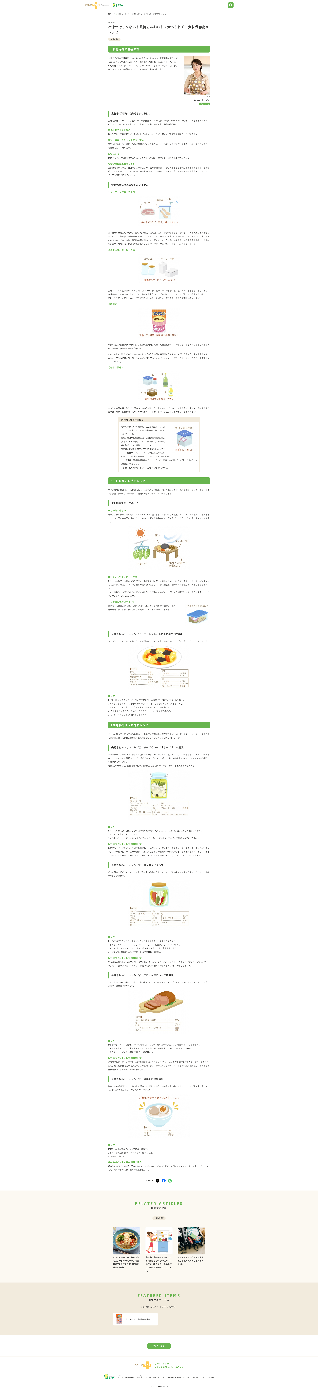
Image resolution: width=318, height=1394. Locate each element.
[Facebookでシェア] (164, 1181)
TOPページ (111, 14)
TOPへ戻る (159, 1345)
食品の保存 (114, 39)
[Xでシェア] (157, 1181)
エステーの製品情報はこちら (130, 1377)
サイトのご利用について (153, 1377)
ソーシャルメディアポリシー (202, 1377)
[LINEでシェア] (170, 1181)
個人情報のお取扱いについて (177, 1377)
